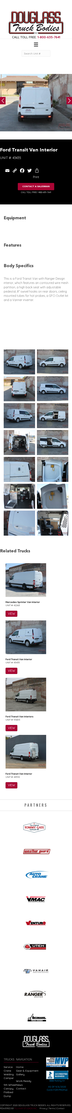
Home (19, 1067)
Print (36, 177)
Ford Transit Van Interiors (19, 716)
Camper (9, 1078)
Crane (7, 1070)
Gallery (20, 1074)
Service (8, 1067)
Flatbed (8, 1092)
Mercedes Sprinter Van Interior (23, 602)
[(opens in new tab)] (36, 826)
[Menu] (36, 45)
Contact (21, 1088)
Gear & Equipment (27, 1070)
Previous (3, 100)
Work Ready (23, 1081)
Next (69, 100)
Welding (9, 1074)
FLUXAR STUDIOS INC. (26, 1108)
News (19, 1085)
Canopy (8, 1088)
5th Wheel (10, 1085)
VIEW (11, 613)
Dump (7, 1096)
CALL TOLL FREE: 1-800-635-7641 (36, 192)
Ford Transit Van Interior (19, 659)
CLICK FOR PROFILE (57, 1090)
